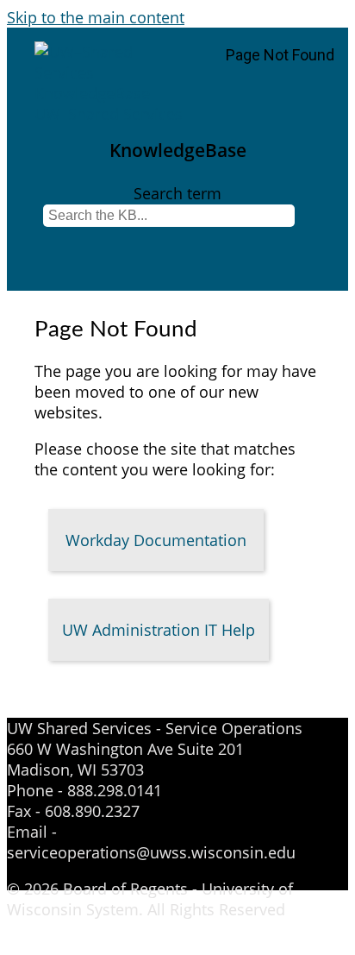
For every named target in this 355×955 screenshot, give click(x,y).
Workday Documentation (155, 540)
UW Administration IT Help (158, 629)
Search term (177, 193)
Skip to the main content (95, 17)
